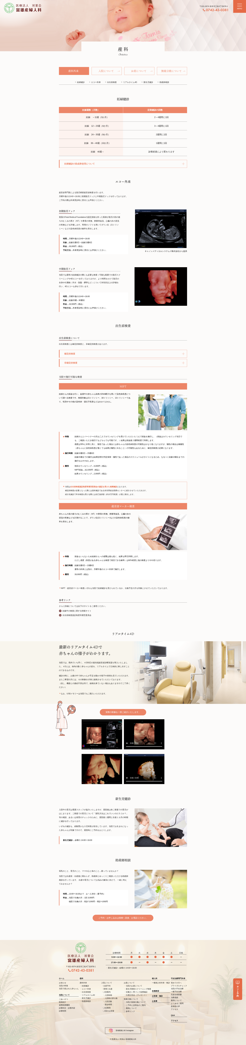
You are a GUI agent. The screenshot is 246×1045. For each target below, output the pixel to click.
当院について (64, 995)
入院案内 (107, 992)
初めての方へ (176, 983)
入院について (106, 983)
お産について (129, 983)
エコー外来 (96, 82)
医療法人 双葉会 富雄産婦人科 (124, 1039)
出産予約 (107, 986)
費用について (131, 1008)
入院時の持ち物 (111, 998)
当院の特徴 (63, 986)
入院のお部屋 (108, 1011)
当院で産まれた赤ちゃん (69, 989)
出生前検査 (112, 82)
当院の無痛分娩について (136, 1002)
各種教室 (155, 991)
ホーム (61, 978)
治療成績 (174, 997)
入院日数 (108, 1001)
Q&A (173, 1015)
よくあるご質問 (177, 1003)
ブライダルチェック (179, 986)
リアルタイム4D (130, 82)
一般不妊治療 (176, 992)
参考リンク (130, 1011)
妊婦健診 (81, 82)
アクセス (174, 1009)
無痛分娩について (131, 999)
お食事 (154, 1001)
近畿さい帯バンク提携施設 (136, 992)
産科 (81, 978)
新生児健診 (148, 82)
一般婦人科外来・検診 (161, 983)
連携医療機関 (64, 1005)
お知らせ (62, 983)
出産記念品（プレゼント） (136, 995)
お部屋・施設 (157, 996)
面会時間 (108, 1004)
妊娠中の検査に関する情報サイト (77, 611)
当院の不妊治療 (177, 989)
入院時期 (108, 995)
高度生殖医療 (176, 995)
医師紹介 (62, 1002)
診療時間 (62, 1011)
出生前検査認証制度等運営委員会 (77, 615)
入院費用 (107, 1008)
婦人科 (154, 978)
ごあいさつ (63, 999)
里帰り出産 (107, 989)
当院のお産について (134, 986)
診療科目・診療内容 (67, 1008)
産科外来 (83, 983)
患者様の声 (175, 1006)
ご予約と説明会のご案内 (136, 1005)
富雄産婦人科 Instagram (123, 1030)
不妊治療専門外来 (178, 978)
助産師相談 (164, 82)
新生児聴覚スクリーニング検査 (138, 989)
